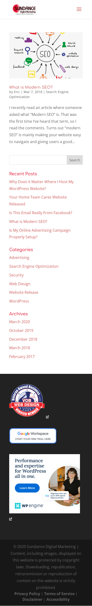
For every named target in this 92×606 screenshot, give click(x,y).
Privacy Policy (27, 593)
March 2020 (19, 321)
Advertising (19, 257)
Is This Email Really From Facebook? (40, 212)
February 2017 (22, 356)
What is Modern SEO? (31, 87)
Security (16, 275)
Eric (17, 92)
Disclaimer (32, 599)
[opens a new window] (29, 416)
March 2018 (19, 347)
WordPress (19, 301)
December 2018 (23, 339)
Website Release (23, 292)
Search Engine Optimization (34, 266)
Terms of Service (59, 593)
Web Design (19, 283)
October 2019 (21, 330)
